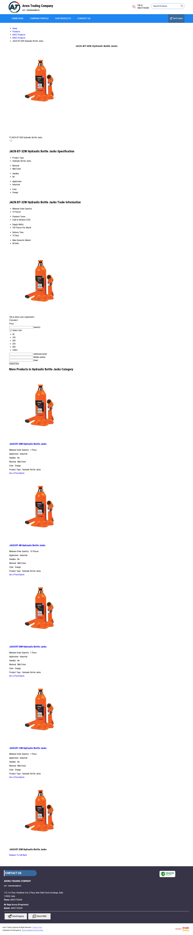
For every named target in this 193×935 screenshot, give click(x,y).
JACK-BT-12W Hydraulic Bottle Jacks (27, 748)
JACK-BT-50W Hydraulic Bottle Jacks (27, 646)
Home (14, 28)
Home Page (17, 18)
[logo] (14, 12)
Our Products (63, 18)
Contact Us (83, 18)
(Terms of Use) (37, 927)
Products (16, 31)
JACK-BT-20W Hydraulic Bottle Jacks (27, 444)
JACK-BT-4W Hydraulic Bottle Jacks (27, 545)
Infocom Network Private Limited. (32, 930)
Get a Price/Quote (16, 473)
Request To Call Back (18, 855)
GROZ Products (18, 34)
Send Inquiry (177, 18)
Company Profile (39, 18)
